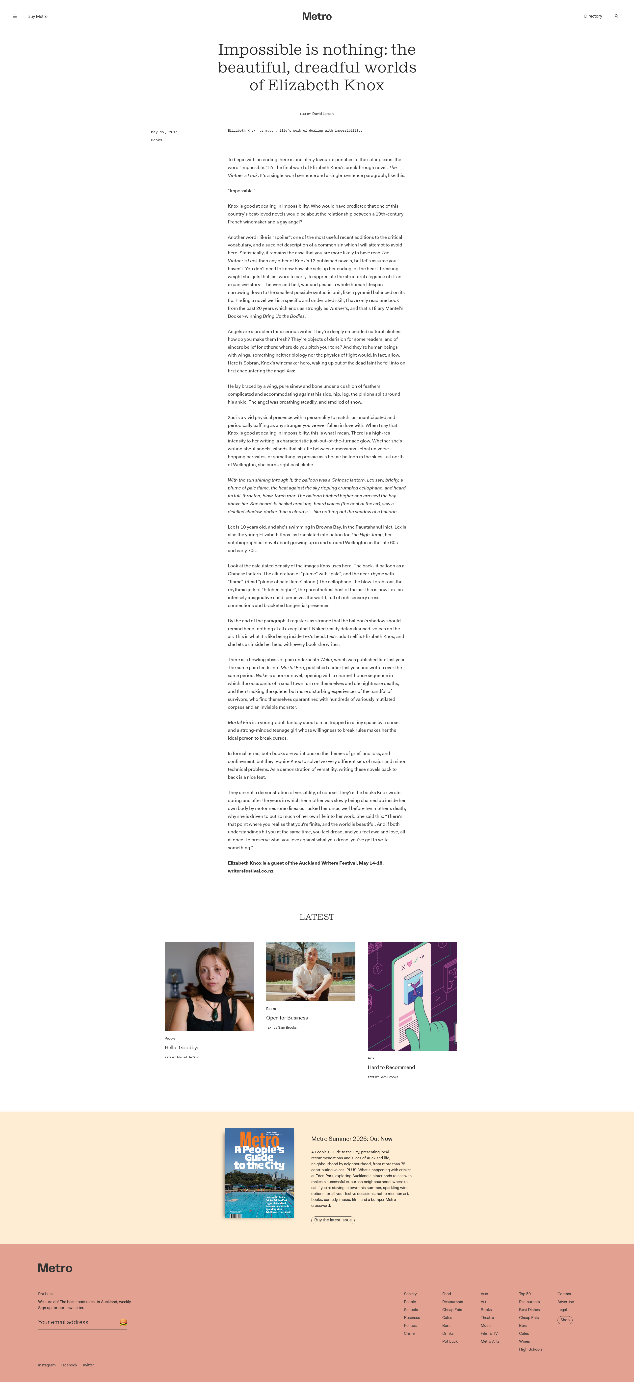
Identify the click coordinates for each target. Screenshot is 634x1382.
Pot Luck (450, 1341)
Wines (524, 1341)
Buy (37, 16)
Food (446, 1293)
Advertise (565, 1301)
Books (156, 140)
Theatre (487, 1317)
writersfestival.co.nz (250, 871)
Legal (562, 1309)
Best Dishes (529, 1309)
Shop (565, 1319)
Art (483, 1301)
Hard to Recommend (391, 1067)
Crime (409, 1333)
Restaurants (452, 1301)
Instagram (47, 1365)
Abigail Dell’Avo (182, 1057)
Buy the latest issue (333, 1220)
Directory (593, 16)
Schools (411, 1309)
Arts (371, 1058)
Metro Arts (490, 1341)
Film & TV (489, 1333)
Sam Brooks (281, 1027)
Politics (410, 1325)
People (170, 1038)
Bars (446, 1325)
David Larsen (323, 113)
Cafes (447, 1317)
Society (410, 1293)
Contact (564, 1293)
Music (486, 1325)
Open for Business (287, 1017)
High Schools (531, 1349)
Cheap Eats (452, 1309)
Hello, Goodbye (182, 1047)
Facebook (69, 1365)
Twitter (88, 1365)
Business (412, 1317)
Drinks (448, 1333)
